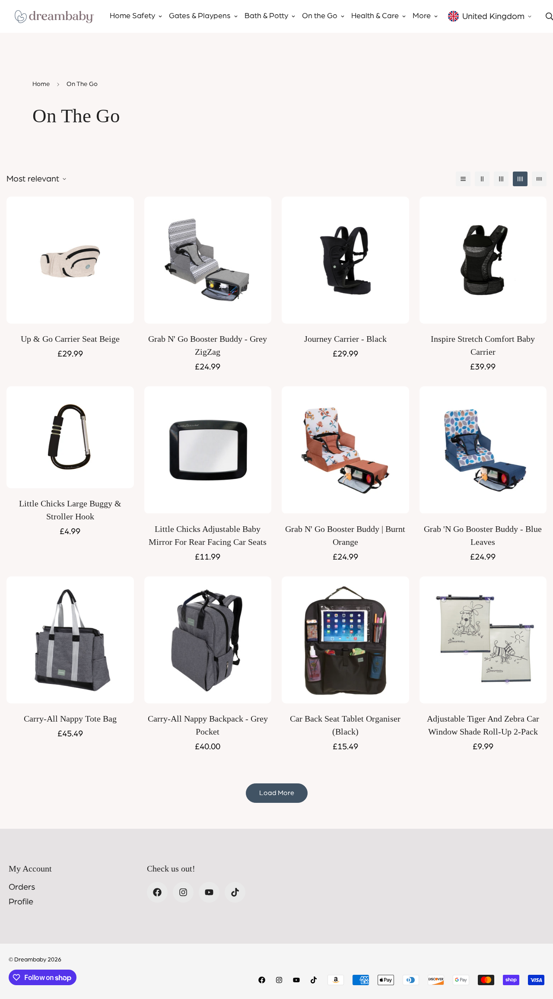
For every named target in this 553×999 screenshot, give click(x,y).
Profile (21, 901)
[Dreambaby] (54, 16)
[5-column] (539, 179)
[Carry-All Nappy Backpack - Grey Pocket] (208, 639)
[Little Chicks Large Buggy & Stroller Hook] (70, 437)
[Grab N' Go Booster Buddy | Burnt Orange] (345, 449)
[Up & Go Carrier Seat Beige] (70, 260)
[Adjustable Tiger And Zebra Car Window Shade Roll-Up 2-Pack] (483, 639)
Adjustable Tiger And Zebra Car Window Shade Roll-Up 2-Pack (483, 725)
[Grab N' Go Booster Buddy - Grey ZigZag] (208, 260)
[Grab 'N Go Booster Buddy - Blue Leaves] (483, 449)
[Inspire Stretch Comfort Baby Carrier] (483, 260)
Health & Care (375, 16)
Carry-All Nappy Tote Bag (70, 718)
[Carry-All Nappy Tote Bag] (70, 639)
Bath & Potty (266, 16)
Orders (22, 887)
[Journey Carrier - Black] (345, 260)
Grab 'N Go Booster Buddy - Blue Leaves (483, 535)
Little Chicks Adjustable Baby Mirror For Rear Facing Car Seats (208, 535)
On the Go (319, 16)
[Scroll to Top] (536, 952)
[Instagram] (183, 892)
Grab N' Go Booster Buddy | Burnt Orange (345, 535)
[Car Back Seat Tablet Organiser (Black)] (345, 639)
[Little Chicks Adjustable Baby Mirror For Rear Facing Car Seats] (208, 449)
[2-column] (482, 179)
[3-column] (501, 179)
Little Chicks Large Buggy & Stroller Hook (70, 510)
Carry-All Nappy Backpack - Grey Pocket (208, 725)
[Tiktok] (235, 892)
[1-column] (463, 179)
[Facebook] (157, 892)
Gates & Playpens (200, 16)
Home (41, 84)
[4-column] (520, 179)
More (422, 16)
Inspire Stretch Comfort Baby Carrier (483, 345)
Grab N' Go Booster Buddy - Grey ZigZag (207, 345)
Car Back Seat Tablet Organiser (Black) (345, 725)
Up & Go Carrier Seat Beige (70, 339)
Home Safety (132, 16)
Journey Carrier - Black (345, 339)
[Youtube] (209, 892)
